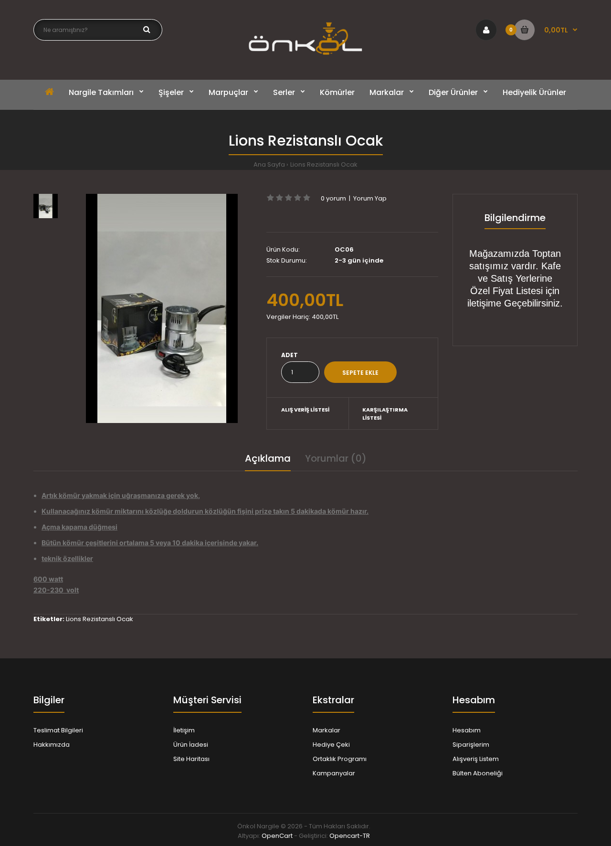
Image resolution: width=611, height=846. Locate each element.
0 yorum (333, 198)
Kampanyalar (334, 773)
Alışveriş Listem (476, 758)
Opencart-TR (349, 835)
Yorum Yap (370, 198)
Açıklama (268, 458)
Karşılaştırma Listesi (385, 414)
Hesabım (467, 730)
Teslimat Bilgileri (58, 730)
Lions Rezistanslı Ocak (324, 164)
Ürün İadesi (190, 744)
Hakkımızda (51, 744)
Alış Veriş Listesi (305, 409)
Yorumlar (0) (336, 458)
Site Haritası (191, 758)
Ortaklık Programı (340, 758)
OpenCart (277, 835)
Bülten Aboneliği (478, 773)
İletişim (184, 730)
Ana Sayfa (269, 164)
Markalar (326, 730)
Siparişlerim (471, 744)
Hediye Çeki (331, 744)
